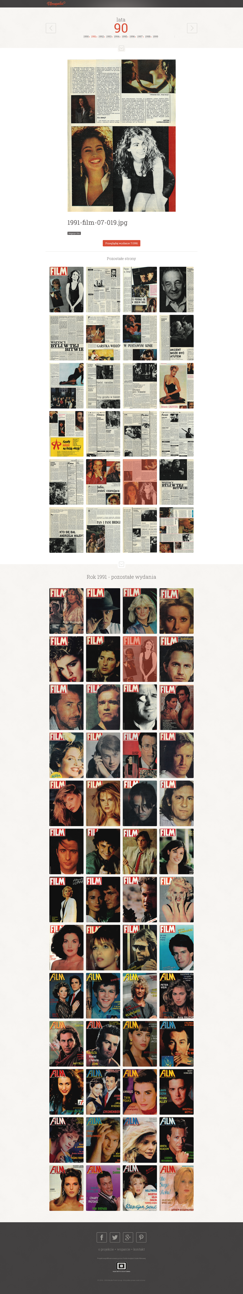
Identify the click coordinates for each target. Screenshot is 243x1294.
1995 (124, 36)
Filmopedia (58, 3)
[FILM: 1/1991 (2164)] (66, 611)
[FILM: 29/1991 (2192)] (66, 947)
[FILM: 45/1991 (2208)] (66, 1140)
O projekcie (106, 1249)
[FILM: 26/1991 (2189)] (103, 899)
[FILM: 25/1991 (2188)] (66, 899)
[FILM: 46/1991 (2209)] (103, 1140)
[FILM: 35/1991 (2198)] (140, 995)
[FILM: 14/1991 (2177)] (103, 755)
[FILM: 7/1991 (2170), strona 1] (66, 289)
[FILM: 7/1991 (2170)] (140, 659)
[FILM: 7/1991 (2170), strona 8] (176, 337)
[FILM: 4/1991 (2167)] (176, 611)
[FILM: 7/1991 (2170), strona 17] (66, 482)
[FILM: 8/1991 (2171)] (176, 659)
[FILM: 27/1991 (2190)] (140, 899)
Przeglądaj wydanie (121, 243)
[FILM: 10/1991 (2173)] (103, 707)
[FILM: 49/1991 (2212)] (66, 1188)
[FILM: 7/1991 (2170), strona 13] (66, 434)
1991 (93, 36)
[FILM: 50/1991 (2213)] (103, 1188)
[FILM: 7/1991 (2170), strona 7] (140, 337)
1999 (155, 36)
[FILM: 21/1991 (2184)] (66, 851)
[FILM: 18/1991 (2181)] (103, 803)
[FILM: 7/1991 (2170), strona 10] (103, 386)
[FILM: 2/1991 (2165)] (103, 611)
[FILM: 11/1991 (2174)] (140, 707)
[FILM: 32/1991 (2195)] (176, 947)
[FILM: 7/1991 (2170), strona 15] (140, 434)
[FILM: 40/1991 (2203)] (176, 1044)
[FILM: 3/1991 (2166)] (140, 611)
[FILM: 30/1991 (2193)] (103, 947)
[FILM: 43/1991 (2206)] (140, 1092)
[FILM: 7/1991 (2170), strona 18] (103, 482)
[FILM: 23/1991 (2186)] (140, 851)
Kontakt (139, 1249)
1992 (101, 36)
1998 (147, 36)
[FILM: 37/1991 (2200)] (66, 1044)
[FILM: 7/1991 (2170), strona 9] (66, 386)
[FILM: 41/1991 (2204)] (66, 1092)
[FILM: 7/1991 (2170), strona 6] (103, 337)
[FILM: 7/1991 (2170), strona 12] (176, 386)
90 (121, 27)
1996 (132, 36)
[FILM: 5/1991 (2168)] (66, 659)
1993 (109, 36)
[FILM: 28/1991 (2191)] (176, 899)
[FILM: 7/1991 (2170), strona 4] (176, 289)
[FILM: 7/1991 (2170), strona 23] (140, 530)
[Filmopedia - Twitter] (115, 1237)
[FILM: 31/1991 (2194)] (140, 947)
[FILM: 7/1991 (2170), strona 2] (103, 289)
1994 (116, 36)
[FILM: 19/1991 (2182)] (140, 803)
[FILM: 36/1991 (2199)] (176, 995)
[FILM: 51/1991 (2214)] (140, 1188)
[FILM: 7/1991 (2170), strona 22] (103, 530)
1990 (86, 36)
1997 (140, 36)
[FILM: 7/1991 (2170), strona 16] (176, 434)
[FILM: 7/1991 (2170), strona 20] (176, 482)
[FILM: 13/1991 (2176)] (66, 755)
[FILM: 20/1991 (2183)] (176, 803)
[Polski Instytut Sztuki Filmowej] (121, 1266)
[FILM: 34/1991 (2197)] (103, 995)
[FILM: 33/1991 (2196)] (66, 995)
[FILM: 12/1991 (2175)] (176, 707)
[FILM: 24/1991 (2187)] (176, 851)
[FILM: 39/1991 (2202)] (140, 1044)
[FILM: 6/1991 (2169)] (103, 659)
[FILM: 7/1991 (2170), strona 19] (140, 482)
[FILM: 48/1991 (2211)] (176, 1140)
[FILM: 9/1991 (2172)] (66, 707)
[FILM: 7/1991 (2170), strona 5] (66, 337)
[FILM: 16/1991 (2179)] (176, 755)
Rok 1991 (97, 576)
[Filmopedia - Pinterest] (141, 1237)
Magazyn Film (74, 233)
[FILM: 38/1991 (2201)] (103, 1044)
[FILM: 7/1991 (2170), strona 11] (140, 386)
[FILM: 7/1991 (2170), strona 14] (103, 434)
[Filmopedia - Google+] (128, 1237)
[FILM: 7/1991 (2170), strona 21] (66, 530)
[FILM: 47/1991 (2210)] (140, 1140)
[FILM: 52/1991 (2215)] (176, 1188)
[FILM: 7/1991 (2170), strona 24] (176, 530)
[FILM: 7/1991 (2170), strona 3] (140, 289)
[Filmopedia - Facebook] (101, 1237)
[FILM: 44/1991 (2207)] (176, 1092)
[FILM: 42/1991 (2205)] (103, 1092)
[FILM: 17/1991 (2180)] (66, 803)
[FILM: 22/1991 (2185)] (103, 851)
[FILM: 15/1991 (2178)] (140, 755)
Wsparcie (123, 1249)
